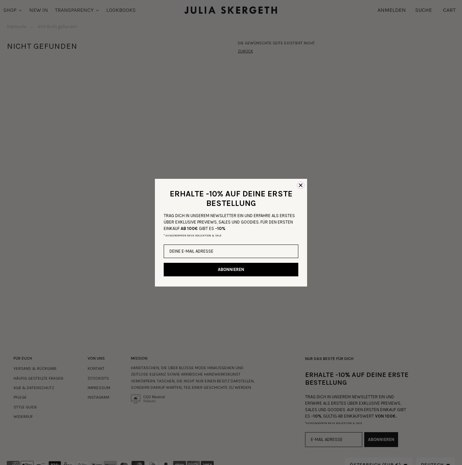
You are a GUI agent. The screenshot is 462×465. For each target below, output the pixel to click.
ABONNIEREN (231, 269)
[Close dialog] (300, 185)
